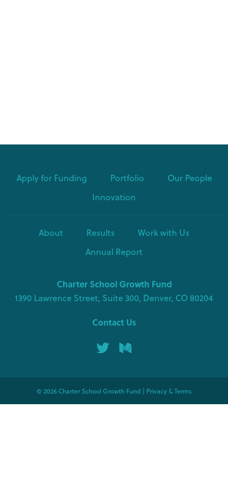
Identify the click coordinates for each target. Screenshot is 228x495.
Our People (190, 178)
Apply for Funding (51, 178)
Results (100, 232)
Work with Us (163, 232)
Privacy (156, 391)
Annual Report (114, 251)
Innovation (114, 197)
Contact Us (114, 322)
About (51, 232)
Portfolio (127, 178)
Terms (182, 391)
